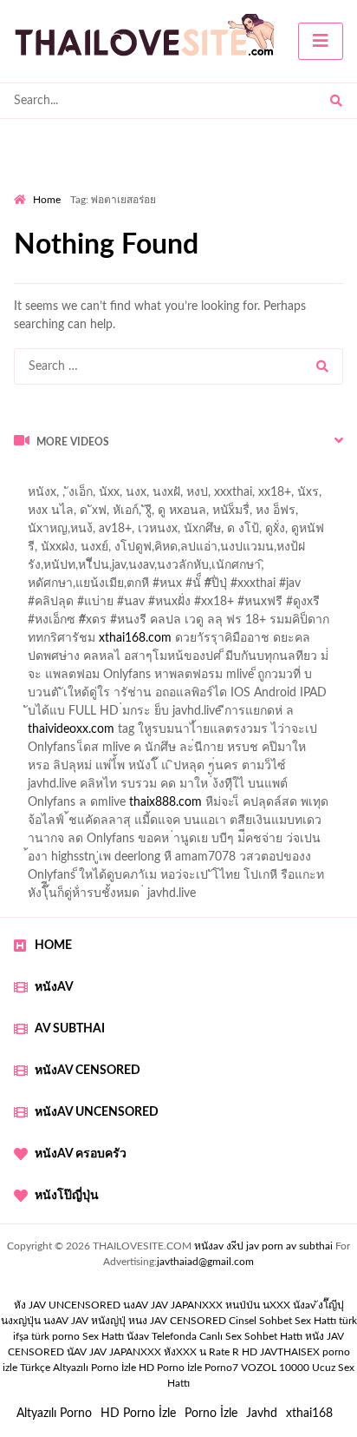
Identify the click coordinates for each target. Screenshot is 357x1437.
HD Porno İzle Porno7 (188, 1367)
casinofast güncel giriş (210, 588)
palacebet (112, 588)
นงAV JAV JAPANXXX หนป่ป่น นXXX (206, 1305)
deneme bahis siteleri (69, 715)
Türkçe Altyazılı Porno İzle (78, 1367)
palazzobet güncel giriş (73, 515)
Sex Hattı (103, 1336)
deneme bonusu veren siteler (90, 734)
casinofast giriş (211, 825)
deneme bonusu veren (194, 624)
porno (30, 478)
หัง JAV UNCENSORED (67, 1305)
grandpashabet (126, 533)
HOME (53, 945)
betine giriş (104, 570)
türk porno (55, 1336)
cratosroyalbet (52, 825)
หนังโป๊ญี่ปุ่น (67, 1196)
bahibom (37, 570)
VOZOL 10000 (275, 1367)
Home (47, 199)
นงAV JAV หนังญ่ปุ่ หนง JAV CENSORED (134, 1320)
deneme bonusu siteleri (285, 715)
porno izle (75, 478)
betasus (113, 807)
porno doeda (139, 478)
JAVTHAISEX (290, 1352)
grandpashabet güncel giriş (250, 533)
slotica (285, 642)
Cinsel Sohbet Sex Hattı (282, 1320)
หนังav (54, 987)
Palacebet (224, 551)
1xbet (296, 788)
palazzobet (93, 624)
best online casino (277, 770)
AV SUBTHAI (70, 1029)
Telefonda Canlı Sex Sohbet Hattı (227, 1336)
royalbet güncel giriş (229, 478)
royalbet (289, 624)
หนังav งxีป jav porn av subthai (263, 1246)
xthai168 (309, 1413)
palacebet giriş (197, 606)
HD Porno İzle (138, 1413)
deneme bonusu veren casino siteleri (231, 697)
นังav (138, 1336)
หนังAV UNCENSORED (97, 1112)
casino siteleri (174, 715)
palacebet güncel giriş (254, 497)
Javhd (261, 1413)
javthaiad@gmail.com (205, 1261)
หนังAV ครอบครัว (81, 1154)
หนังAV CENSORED (87, 1071)
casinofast (291, 551)
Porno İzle (211, 1413)
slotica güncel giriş (135, 497)
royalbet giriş (282, 606)
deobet (32, 624)
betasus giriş (46, 807)
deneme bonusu (224, 734)
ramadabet (234, 679)
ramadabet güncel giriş (206, 515)
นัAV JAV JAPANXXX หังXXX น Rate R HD (162, 1352)
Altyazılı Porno (54, 1413)
